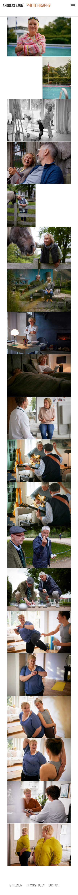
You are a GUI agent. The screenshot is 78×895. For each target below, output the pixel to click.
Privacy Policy (35, 885)
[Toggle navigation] (72, 5)
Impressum (15, 885)
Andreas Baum (13, 5)
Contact (54, 885)
